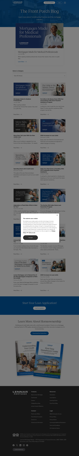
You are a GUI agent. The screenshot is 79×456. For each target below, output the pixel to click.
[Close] (57, 215)
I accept (30, 237)
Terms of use (32, 232)
